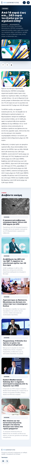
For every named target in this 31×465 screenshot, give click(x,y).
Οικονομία (5, 8)
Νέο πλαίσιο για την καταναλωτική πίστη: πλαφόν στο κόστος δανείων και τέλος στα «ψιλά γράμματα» (13, 425)
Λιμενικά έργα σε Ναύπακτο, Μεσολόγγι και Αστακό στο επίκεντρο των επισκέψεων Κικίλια (15, 303)
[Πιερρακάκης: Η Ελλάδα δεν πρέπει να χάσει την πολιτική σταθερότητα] (15, 327)
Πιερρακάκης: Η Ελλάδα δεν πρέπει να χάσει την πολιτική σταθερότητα (15, 343)
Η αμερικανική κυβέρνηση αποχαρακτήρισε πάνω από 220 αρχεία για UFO (15, 222)
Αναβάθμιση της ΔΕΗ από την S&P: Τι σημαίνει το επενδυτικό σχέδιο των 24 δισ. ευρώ (14, 262)
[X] (7, 461)
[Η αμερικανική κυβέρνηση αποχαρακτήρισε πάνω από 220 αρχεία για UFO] (15, 206)
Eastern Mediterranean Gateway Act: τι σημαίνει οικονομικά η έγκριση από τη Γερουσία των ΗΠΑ (15, 383)
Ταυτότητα (4, 457)
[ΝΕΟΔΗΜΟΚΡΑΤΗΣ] (10, 2)
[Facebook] (3, 461)
